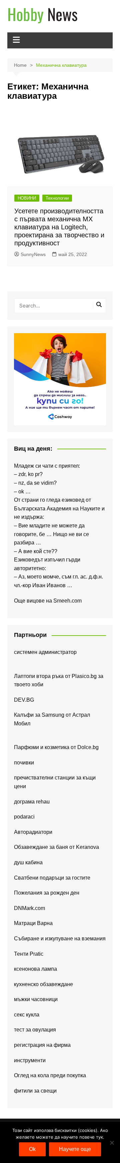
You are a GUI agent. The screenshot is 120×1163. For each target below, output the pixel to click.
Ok (32, 1149)
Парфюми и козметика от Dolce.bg (56, 747)
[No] (111, 1142)
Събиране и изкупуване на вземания (60, 938)
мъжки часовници (36, 999)
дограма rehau (32, 801)
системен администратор (45, 652)
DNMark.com (29, 908)
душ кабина (28, 862)
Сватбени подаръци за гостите (52, 878)
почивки (24, 762)
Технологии (57, 198)
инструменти (30, 1060)
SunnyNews (33, 254)
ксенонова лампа (35, 969)
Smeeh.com (67, 601)
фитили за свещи (35, 1091)
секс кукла (26, 1014)
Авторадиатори (33, 832)
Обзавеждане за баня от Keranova (56, 847)
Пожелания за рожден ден (46, 893)
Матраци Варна (33, 923)
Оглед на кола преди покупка (50, 1075)
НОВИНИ (27, 198)
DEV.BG (24, 700)
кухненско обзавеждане (43, 984)
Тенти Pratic (28, 954)
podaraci (24, 817)
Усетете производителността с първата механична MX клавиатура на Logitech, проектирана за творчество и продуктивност (59, 227)
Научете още (75, 1149)
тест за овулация (35, 1029)
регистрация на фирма (42, 1045)
